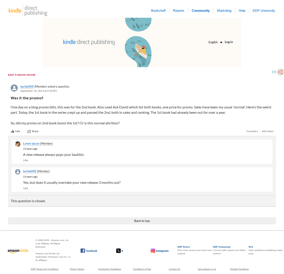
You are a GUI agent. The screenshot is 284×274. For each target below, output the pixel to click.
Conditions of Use (142, 269)
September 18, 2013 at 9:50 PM (38, 90)
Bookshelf (158, 10)
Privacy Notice (77, 269)
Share (35, 131)
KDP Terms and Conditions (44, 269)
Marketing (224, 10)
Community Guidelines (109, 269)
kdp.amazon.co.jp (207, 269)
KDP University (264, 10)
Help (242, 10)
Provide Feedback (239, 269)
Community (201, 10)
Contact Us (174, 269)
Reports (178, 10)
